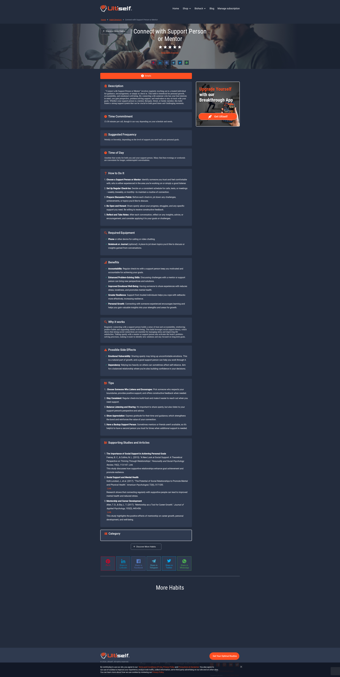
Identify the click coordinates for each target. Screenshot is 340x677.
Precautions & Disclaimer (188, 667)
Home (176, 8)
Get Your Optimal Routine (225, 656)
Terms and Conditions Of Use (150, 667)
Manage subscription (229, 8)
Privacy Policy (169, 667)
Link (109, 488)
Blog (212, 8)
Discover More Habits (115, 31)
